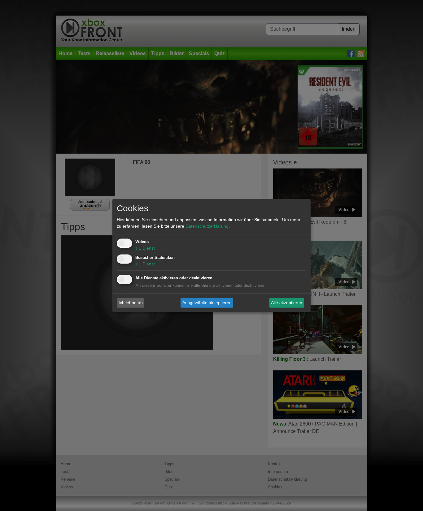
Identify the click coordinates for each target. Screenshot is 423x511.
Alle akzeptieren (286, 302)
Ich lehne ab (131, 302)
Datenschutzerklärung (207, 226)
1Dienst (145, 248)
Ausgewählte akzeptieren (207, 302)
